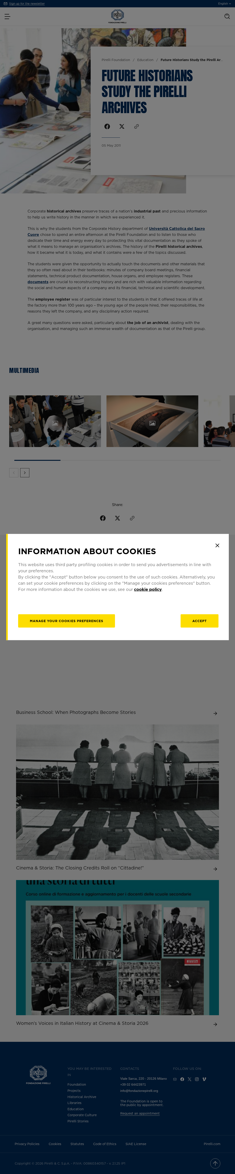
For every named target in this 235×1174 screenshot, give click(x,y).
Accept (199, 620)
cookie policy (148, 589)
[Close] (217, 545)
